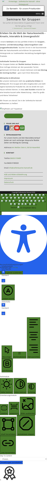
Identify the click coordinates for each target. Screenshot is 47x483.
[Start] (11, 28)
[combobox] (23, 203)
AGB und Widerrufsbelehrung (15, 174)
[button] (38, 13)
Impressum (8, 178)
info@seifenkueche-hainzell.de (20, 168)
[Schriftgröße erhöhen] (3, 272)
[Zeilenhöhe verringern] (3, 313)
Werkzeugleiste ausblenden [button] (11, 273)
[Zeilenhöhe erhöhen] (3, 305)
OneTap (15, 267)
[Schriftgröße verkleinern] (3, 280)
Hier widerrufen (13, 116)
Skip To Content (6, 456)
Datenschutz (9, 182)
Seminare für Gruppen (30, 28)
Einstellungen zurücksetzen (11, 462)
